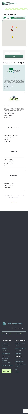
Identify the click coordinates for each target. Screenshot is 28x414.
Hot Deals (22, 195)
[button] (12, 27)
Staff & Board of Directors (20, 364)
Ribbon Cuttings (5, 343)
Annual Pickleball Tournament (5, 359)
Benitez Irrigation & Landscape (11, 105)
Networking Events (6, 345)
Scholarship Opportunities (20, 348)
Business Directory (8, 195)
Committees (17, 366)
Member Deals (18, 353)
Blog (16, 369)
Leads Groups (4, 348)
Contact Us (17, 197)
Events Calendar (15, 195)
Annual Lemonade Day (6, 362)
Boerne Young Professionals (7, 365)
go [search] (14, 56)
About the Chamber (19, 359)
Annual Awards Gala (6, 353)
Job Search (17, 345)
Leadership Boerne (5, 350)
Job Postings (11, 197)
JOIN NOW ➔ (6, 371)
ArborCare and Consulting (10, 77)
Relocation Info (18, 350)
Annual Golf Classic (6, 356)
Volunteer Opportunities (20, 343)
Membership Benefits (19, 361)
